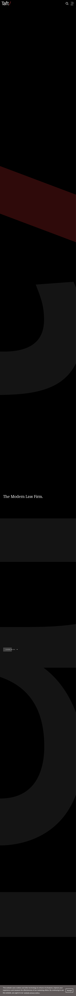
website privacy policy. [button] (32, 993)
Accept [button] (69, 990)
